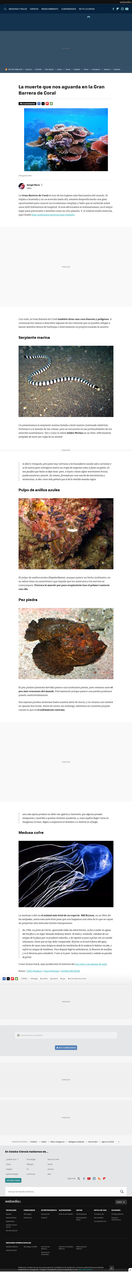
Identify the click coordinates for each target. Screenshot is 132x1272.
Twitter (43, 103)
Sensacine (45, 1214)
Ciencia (29, 69)
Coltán (44, 1141)
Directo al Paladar (66, 1214)
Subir (119, 1202)
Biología (34, 978)
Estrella (38, 69)
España (77, 69)
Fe (28, 1169)
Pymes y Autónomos (116, 1218)
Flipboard (117, 8)
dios (49, 1174)
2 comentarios (29, 103)
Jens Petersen (51, 971)
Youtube (126, 8)
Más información (85, 1269)
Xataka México (12, 1246)
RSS (99, 1178)
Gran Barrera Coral (78, 978)
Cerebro (117, 69)
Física (8, 1164)
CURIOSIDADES (68, 8)
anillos (45, 978)
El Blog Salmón (117, 1214)
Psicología (31, 1159)
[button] (34, 184)
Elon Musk (49, 69)
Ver (67, 1047)
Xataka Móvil (11, 1217)
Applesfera (10, 1221)
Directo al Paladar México (66, 1247)
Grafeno (34, 1141)
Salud (50, 1164)
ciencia (51, 1169)
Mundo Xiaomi (11, 1230)
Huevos (107, 69)
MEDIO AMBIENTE (50, 8)
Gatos (59, 69)
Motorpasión (81, 1214)
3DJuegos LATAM (30, 1246)
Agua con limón (108, 1141)
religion (9, 1169)
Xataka (9, 1214)
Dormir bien (93, 1141)
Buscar (122, 1191)
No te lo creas (53, 1159)
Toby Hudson (34, 971)
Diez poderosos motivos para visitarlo (53, 214)
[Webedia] (126, 2)
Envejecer (96, 69)
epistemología (12, 1174)
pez (63, 978)
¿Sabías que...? (12, 1159)
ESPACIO (34, 8)
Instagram (122, 8)
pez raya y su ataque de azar (91, 964)
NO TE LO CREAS (86, 8)
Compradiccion (100, 1221)
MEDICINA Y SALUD (18, 8)
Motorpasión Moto (81, 1218)
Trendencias (99, 1214)
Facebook (113, 8)
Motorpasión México (81, 1247)
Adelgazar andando (77, 1141)
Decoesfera (98, 1217)
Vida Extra (28, 1217)
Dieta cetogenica (58, 1141)
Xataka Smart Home (11, 1226)
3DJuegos (27, 1214)
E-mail (51, 103)
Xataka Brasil (11, 1250)
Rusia (68, 69)
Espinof (44, 1217)
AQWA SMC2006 (70, 971)
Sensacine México (45, 1247)
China (86, 69)
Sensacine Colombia (45, 1253)
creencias (31, 1174)
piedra (55, 978)
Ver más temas (13, 1180)
